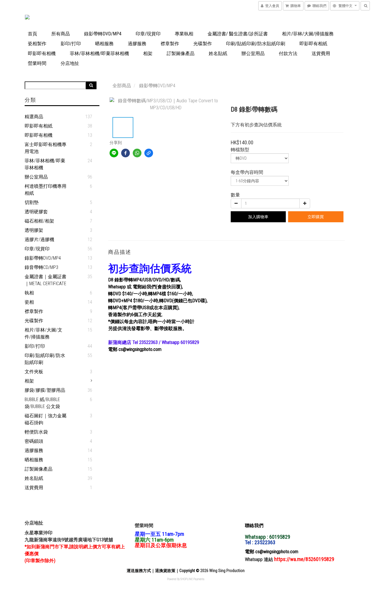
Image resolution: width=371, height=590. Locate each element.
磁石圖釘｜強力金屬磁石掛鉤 (45, 419)
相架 (147, 53)
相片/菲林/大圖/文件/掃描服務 (43, 333)
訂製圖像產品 (180, 53)
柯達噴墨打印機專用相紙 (45, 189)
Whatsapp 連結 (259, 559)
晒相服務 (104, 43)
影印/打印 (71, 43)
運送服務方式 (139, 570)
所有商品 (60, 34)
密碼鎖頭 (34, 441)
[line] (114, 153)
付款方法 (288, 53)
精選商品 (34, 116)
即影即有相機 (42, 53)
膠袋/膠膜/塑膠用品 (45, 390)
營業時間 (37, 63)
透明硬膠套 (36, 211)
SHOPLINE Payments (192, 579)
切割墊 (32, 202)
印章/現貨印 (148, 34)
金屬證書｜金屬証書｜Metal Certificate (45, 280)
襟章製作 (170, 43)
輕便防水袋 (36, 432)
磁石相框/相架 (39, 221)
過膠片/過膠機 (39, 239)
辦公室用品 (253, 53)
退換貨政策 (165, 570)
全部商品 (121, 85)
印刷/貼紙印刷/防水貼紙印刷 (255, 43)
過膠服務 (137, 43)
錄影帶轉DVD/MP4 (102, 34)
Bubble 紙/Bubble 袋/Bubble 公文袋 (42, 403)
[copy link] (148, 153)
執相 (29, 293)
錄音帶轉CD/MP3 (41, 267)
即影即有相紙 (313, 43)
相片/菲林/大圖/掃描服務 (308, 34)
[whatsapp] (137, 153)
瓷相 (29, 302)
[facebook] (125, 153)
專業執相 (184, 34)
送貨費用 (321, 53)
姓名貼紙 (218, 53)
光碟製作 (202, 43)
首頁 (32, 34)
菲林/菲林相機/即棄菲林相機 (99, 53)
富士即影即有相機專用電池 (45, 148)
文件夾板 (34, 371)
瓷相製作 (37, 43)
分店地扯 (70, 63)
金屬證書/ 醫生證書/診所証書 (238, 34)
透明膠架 (34, 230)
